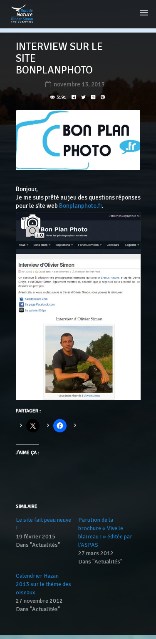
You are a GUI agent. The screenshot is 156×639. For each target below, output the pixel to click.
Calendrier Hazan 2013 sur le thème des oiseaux (43, 584)
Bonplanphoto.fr (80, 206)
